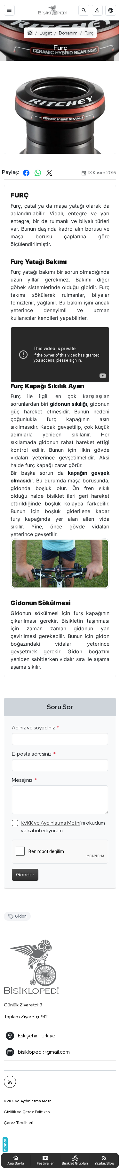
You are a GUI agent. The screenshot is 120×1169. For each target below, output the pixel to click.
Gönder (25, 881)
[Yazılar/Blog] (10, 1088)
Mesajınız (22, 786)
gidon (21, 922)
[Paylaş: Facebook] (26, 169)
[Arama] (83, 10)
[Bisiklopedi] (52, 10)
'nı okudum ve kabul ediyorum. (53, 833)
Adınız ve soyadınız (33, 734)
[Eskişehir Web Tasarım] (5, 1144)
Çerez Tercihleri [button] (18, 1129)
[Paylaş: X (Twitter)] (49, 169)
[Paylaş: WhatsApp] (38, 169)
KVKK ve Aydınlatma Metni (50, 829)
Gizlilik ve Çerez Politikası (27, 1118)
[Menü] (9, 10)
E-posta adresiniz (32, 760)
